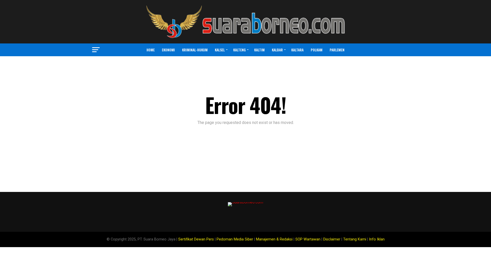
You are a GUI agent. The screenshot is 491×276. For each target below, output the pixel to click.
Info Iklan (377, 239)
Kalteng (239, 49)
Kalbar (277, 49)
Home (151, 49)
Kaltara (297, 49)
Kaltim (259, 49)
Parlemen (337, 49)
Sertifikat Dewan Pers (196, 239)
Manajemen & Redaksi (274, 239)
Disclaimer (331, 239)
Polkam (316, 49)
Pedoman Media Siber (235, 239)
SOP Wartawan (307, 239)
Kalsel (220, 49)
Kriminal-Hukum (195, 49)
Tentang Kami (354, 239)
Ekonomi (168, 49)
